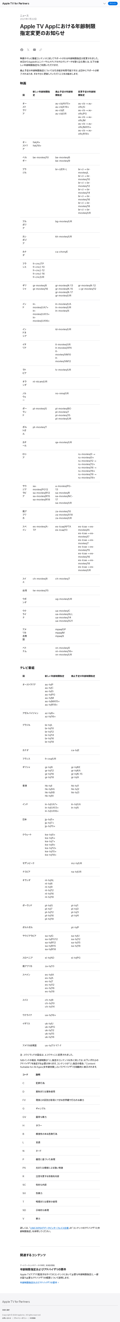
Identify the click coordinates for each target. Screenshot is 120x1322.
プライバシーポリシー (20, 1318)
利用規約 (33, 1318)
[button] (22, 50)
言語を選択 (6, 1310)
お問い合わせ (6, 1318)
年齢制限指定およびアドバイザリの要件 (38, 1282)
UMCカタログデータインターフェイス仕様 (49, 1228)
